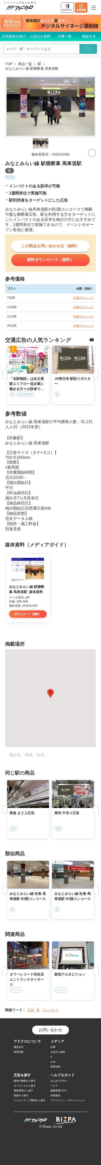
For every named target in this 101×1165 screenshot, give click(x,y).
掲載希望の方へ (59, 1090)
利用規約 (55, 1095)
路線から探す (21, 1095)
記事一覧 (65, 36)
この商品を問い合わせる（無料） (50, 246)
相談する (89, 36)
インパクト (50, 1010)
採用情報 (19, 1052)
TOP (8, 64)
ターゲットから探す (25, 1085)
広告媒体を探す (14, 36)
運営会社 (19, 1047)
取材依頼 (55, 1066)
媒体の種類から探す (25, 1080)
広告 (30, 1010)
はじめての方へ (59, 1080)
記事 (52, 1047)
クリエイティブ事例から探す (30, 1100)
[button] (50, 693)
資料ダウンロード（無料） (50, 260)
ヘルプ (54, 1085)
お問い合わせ (50, 1030)
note (53, 1061)
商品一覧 (25, 64)
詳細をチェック (83, 298)
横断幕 (11, 177)
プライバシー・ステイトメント (67, 1100)
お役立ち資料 (40, 36)
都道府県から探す (23, 1090)
